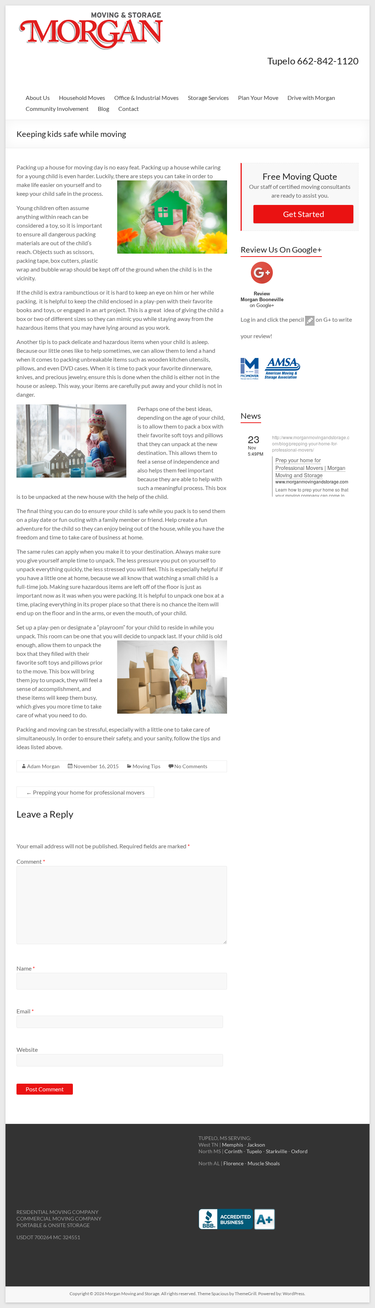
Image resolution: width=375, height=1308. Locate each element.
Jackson (256, 1144)
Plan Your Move (258, 97)
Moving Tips (146, 766)
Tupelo (254, 1151)
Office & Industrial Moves (146, 97)
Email (25, 1011)
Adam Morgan (43, 766)
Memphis (232, 1144)
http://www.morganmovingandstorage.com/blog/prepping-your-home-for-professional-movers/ (310, 443)
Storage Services (208, 97)
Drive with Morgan (311, 97)
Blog (103, 108)
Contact (128, 108)
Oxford (299, 1151)
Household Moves (82, 97)
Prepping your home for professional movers (85, 792)
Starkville (276, 1151)
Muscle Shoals (264, 1163)
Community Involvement (57, 108)
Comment (30, 861)
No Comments (190, 766)
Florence (234, 1163)
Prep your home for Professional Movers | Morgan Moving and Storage (310, 467)
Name (25, 968)
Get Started (303, 214)
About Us (38, 97)
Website (27, 1049)
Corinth (234, 1151)
